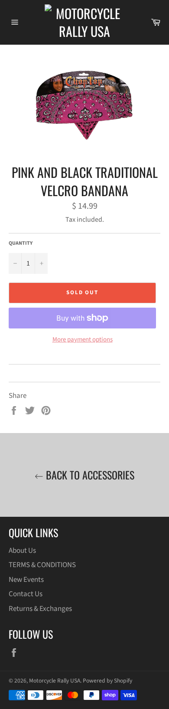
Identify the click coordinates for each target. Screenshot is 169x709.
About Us (22, 550)
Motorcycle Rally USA (54, 680)
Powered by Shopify (107, 680)
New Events (26, 579)
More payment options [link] (82, 339)
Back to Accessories (88, 475)
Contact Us (25, 594)
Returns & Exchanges (40, 609)
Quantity (20, 243)
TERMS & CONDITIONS (42, 565)
